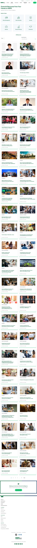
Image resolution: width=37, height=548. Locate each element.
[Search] (35, 39)
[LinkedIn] (15, 543)
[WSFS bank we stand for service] (18, 538)
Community (3, 70)
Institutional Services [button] (25, 2)
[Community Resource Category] (30, 28)
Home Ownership (22, 70)
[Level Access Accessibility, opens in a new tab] (20, 534)
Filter (2, 38)
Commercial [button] (16, 2)
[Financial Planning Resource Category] (18, 28)
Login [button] (35, 2)
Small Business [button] (12, 2)
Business (21, 142)
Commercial (4, 160)
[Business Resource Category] (6, 28)
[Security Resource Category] (30, 19)
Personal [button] (8, 2)
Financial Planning (23, 214)
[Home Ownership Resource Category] (18, 19)
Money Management (5, 88)
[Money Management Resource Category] (6, 19)
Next (24, 477)
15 (21, 477)
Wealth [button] (21, 2)
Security (3, 142)
